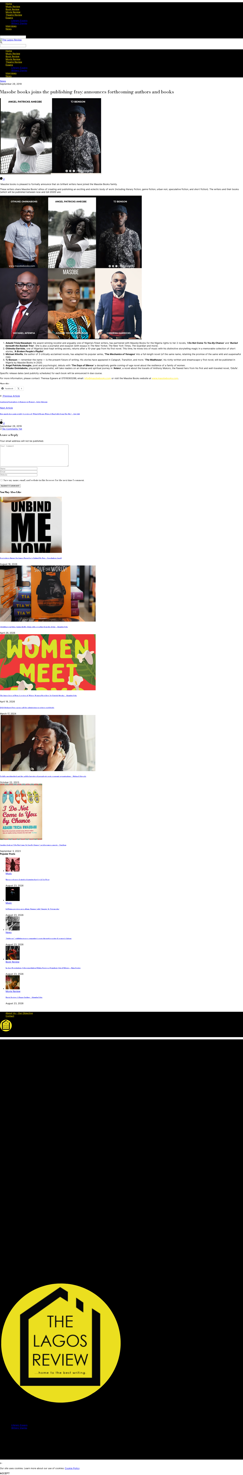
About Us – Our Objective (19, 1013)
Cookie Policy (72, 1468)
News (9, 28)
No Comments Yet (12, 428)
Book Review (12, 9)
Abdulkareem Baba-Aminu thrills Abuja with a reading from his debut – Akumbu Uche (34, 627)
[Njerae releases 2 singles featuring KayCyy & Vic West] (13, 870)
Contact (10, 1016)
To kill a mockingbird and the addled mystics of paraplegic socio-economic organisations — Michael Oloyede (43, 776)
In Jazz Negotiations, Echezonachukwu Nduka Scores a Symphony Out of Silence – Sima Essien (43, 968)
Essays (9, 17)
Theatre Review (14, 14)
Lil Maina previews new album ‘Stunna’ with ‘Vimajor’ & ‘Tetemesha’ (32, 909)
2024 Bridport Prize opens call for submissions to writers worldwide (27, 707)
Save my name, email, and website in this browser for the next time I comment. (44, 480)
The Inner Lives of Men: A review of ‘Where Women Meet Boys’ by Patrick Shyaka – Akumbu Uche (38, 695)
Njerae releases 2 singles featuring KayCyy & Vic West (27, 879)
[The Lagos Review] (11, 39)
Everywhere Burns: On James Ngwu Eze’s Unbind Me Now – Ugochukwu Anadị (31, 558)
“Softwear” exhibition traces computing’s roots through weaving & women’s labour (39, 938)
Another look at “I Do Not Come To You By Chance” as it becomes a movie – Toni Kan (33, 845)
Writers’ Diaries (19, 23)
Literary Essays (19, 20)
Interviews (11, 26)
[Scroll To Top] (1, 1463)
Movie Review (13, 12)
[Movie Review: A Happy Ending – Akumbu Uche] (13, 988)
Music (9, 873)
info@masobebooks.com (97, 378)
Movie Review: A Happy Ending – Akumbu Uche (24, 997)
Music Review (13, 6)
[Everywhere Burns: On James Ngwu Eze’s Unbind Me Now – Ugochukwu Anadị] (31, 552)
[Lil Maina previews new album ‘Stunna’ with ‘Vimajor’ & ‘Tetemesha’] (13, 900)
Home (9, 3)
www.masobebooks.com (165, 378)
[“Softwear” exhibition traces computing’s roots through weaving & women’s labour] (13, 929)
